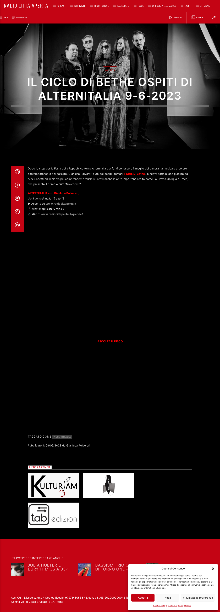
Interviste (79, 6)
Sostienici (21, 17)
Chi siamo (205, 6)
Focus (141, 6)
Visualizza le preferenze (198, 597)
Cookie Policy (160, 605)
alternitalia (62, 437)
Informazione (101, 6)
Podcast (61, 6)
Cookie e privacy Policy (179, 605)
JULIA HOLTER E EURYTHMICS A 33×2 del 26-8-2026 (49, 567)
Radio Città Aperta (26, 6)
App (6, 17)
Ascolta (177, 17)
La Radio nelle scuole (164, 6)
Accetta (143, 597)
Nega (167, 597)
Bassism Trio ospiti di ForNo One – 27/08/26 (117, 567)
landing (110, 69)
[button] (213, 568)
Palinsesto (123, 6)
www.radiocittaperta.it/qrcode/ (62, 214)
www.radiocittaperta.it (61, 203)
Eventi (187, 6)
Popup (199, 17)
